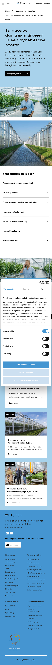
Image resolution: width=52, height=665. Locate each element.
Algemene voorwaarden (34, 606)
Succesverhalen (10, 616)
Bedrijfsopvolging (33, 559)
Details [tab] (26, 289)
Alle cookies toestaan (26, 365)
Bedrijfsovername (33, 563)
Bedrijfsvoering (10, 575)
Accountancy (9, 565)
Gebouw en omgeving (12, 585)
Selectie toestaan (26, 373)
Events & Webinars (11, 606)
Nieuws (7, 609)
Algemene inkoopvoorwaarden (33, 610)
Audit (7, 569)
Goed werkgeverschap (34, 570)
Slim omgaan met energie (35, 583)
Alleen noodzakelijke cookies (26, 380)
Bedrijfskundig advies (12, 579)
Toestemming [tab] (9, 289)
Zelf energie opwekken (34, 590)
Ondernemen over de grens (36, 580)
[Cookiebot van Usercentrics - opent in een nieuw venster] (38, 282)
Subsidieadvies (10, 596)
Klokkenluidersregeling (34, 625)
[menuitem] (43, 3)
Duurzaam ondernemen (34, 566)
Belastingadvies (10, 572)
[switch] (45, 339)
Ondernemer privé (33, 576)
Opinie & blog (9, 613)
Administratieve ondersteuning (10, 561)
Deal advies (9, 582)
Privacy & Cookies (33, 629)
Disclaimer (30, 618)
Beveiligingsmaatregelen (35, 615)
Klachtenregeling (32, 622)
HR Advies (8, 589)
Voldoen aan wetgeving (34, 586)
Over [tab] (43, 289)
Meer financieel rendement (36, 573)
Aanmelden (14, 545)
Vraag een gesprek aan (16, 74)
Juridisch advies (10, 592)
